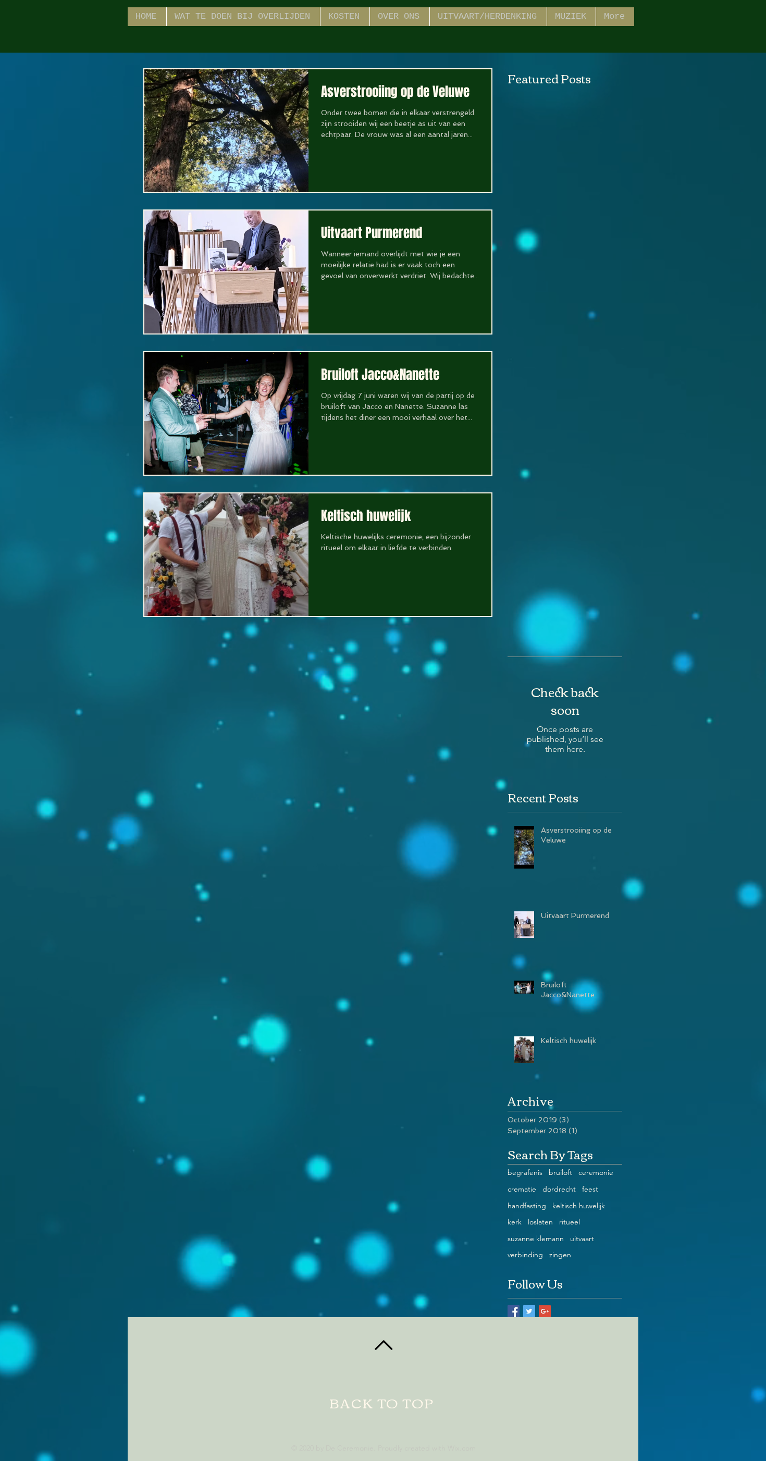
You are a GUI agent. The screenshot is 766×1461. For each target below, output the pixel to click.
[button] (488, 16)
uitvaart (582, 1238)
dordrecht (559, 1189)
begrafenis (525, 1172)
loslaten (540, 1222)
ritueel (569, 1222)
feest (590, 1189)
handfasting (527, 1205)
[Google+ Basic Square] (545, 1311)
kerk (515, 1222)
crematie (522, 1189)
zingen (560, 1254)
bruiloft (560, 1172)
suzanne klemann (536, 1238)
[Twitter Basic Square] (529, 1311)
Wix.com (462, 1448)
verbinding (525, 1254)
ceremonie (595, 1172)
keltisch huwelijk (578, 1205)
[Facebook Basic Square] (514, 1311)
